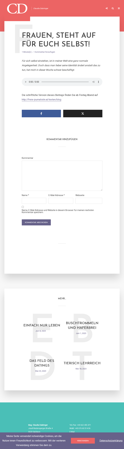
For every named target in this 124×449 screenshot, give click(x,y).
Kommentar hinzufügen (45, 52)
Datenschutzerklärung (111, 440)
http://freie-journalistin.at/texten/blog (41, 99)
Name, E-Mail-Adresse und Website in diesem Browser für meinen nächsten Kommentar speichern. (58, 211)
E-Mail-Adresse (57, 195)
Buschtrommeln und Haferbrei (82, 326)
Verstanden (83, 441)
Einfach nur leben (41, 325)
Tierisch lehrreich (82, 363)
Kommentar (27, 158)
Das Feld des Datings (41, 363)
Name (25, 195)
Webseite (79, 195)
